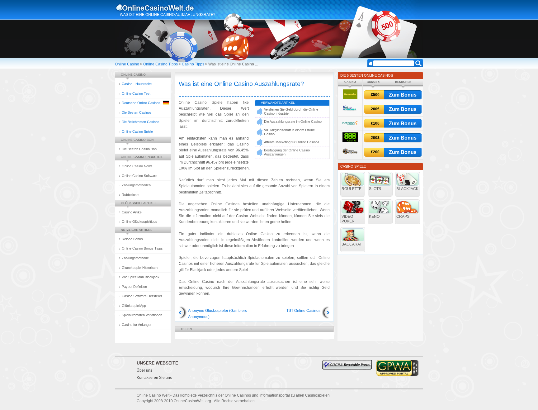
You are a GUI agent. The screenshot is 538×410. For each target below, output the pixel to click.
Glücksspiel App (134, 306)
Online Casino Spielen (161, 7)
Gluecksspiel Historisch (140, 267)
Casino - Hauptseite (137, 84)
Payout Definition (134, 286)
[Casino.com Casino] (350, 155)
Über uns (144, 370)
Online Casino (127, 64)
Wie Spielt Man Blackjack (140, 277)
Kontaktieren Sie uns (154, 377)
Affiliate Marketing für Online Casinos (291, 142)
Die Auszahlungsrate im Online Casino (293, 121)
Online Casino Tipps (160, 64)
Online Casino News (137, 166)
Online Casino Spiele (137, 131)
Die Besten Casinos (137, 112)
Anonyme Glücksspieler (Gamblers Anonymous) (217, 313)
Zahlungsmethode (135, 258)
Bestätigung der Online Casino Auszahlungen (287, 152)
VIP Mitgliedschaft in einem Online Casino (289, 132)
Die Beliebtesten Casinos (140, 122)
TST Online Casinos (303, 310)
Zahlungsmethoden (136, 185)
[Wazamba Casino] (350, 97)
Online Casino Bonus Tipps (142, 248)
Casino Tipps (193, 64)
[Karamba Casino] (350, 111)
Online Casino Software (139, 176)
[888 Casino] (350, 140)
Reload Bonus (132, 239)
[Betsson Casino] (350, 126)
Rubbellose (130, 195)
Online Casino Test (136, 93)
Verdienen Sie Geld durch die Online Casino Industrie (291, 111)
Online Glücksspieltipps (139, 221)
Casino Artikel (132, 212)
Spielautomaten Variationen (142, 315)
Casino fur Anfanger (137, 325)
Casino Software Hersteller (142, 296)
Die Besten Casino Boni (139, 149)
